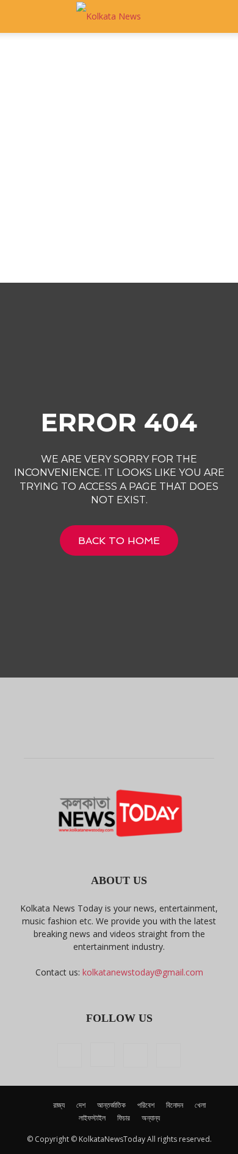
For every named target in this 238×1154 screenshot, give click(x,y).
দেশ (80, 1105)
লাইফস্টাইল (92, 1118)
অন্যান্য (151, 1118)
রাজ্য (59, 1105)
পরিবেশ (145, 1105)
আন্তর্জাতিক (111, 1105)
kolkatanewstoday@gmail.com (142, 972)
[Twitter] (135, 1055)
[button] (20, 16)
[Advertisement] (119, 158)
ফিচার (123, 1118)
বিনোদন (174, 1105)
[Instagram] (102, 1054)
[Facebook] (69, 1055)
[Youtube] (168, 1055)
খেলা (200, 1105)
